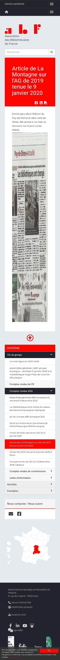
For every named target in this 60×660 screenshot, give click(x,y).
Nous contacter (21, 602)
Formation (12, 491)
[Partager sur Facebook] (36, 102)
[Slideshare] (32, 625)
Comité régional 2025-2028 (24, 361)
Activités (12, 484)
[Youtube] (24, 625)
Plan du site (18, 615)
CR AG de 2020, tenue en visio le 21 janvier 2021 (27, 434)
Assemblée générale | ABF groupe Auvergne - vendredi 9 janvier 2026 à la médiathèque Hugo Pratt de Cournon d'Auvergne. (31, 373)
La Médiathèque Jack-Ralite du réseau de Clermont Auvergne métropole (30, 408)
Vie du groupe (14, 354)
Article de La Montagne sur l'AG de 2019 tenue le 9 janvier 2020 (30, 444)
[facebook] (19, 513)
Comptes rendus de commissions (28, 471)
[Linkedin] (17, 625)
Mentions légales (21, 607)
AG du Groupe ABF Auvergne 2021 (27, 416)
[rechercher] (51, 52)
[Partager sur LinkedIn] (41, 102)
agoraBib (18, 630)
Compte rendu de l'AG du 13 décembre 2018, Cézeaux (30, 463)
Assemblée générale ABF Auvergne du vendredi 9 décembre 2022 (30, 399)
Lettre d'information (20, 478)
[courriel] (11, 513)
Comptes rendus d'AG (21, 391)
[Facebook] (10, 625)
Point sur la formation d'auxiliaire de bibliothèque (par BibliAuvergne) (29, 425)
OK (49, 651)
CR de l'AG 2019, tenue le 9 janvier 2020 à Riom (31, 453)
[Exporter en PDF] (46, 102)
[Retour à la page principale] (6, 12)
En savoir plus (14, 657)
